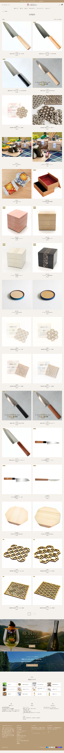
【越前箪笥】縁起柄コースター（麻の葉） (17, 127)
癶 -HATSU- (16, 52)
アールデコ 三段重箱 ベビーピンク (17, 238)
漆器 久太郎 (47, 200)
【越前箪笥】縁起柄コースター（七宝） (16, 349)
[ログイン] (59, 4)
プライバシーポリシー (20, 737)
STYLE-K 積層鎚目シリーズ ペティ (47, 460)
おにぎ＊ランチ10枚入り (17, 164)
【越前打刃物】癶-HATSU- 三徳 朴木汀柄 (17, 53)
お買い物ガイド (19, 732)
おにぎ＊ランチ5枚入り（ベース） (47, 164)
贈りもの (21, 8)
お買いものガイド (32, 8)
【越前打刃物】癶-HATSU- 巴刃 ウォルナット (47, 423)
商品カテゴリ (16, 8)
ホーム (3, 11)
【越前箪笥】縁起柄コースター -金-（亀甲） (47, 570)
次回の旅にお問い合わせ (32, 665)
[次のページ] (34, 613)
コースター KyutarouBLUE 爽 (17, 312)
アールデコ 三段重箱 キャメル (47, 238)
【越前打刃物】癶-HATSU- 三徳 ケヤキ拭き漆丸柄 (47, 53)
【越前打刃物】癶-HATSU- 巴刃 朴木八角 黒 (16, 423)
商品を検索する (19, 727)
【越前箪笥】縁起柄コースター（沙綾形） (17, 386)
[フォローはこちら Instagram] (48, 731)
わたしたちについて (40, 8)
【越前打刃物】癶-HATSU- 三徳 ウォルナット (17, 460)
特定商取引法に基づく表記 (21, 735)
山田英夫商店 (47, 458)
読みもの (26, 8)
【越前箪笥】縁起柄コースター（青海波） (47, 386)
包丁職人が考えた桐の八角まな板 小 (47, 534)
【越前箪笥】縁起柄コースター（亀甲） (47, 349)
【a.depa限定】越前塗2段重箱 (47, 201)
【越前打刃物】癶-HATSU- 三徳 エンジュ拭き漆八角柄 (16, 90)
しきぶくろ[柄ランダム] (17, 201)
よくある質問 (19, 729)
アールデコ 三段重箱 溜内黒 (47, 275)
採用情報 (18, 743)
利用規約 (18, 734)
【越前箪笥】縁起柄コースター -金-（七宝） (16, 570)
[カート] (61, 4)
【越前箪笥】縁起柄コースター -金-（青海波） (47, 607)
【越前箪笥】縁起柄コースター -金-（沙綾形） (16, 607)
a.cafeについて (47, 8)
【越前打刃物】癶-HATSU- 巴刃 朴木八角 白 (47, 90)
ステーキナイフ (47, 497)
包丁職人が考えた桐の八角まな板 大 (17, 534)
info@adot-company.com (54, 708)
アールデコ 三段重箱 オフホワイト (17, 275)
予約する (32, 646)
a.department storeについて (21, 730)
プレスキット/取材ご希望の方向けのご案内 (23, 741)
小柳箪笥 (17, 126)
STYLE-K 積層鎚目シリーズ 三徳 (16, 497)
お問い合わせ (19, 739)
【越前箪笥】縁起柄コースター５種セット (47, 127)
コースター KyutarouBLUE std (47, 312)
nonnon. (16, 163)
